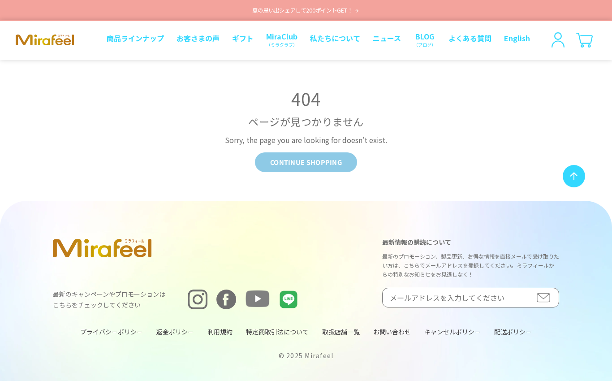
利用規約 (220, 331)
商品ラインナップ (135, 38)
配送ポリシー (513, 331)
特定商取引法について (277, 331)
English (517, 38)
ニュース (387, 38)
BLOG (425, 39)
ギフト (243, 38)
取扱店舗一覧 (341, 331)
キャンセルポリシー (452, 331)
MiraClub (281, 39)
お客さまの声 (198, 38)
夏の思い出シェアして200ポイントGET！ (303, 10)
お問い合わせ (392, 331)
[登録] (543, 298)
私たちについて (335, 38)
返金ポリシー (175, 331)
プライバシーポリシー (111, 331)
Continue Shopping (306, 162)
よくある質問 (469, 38)
